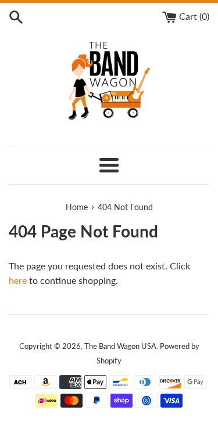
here (18, 280)
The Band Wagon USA (120, 346)
